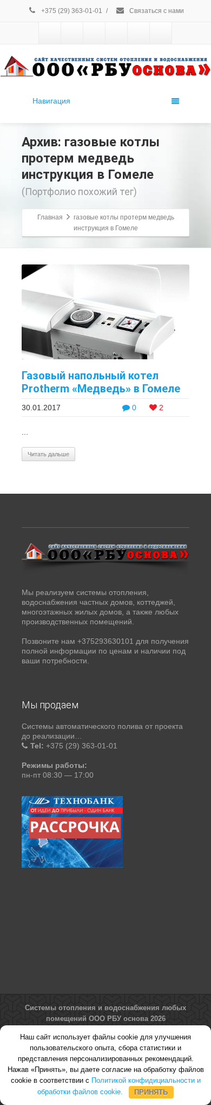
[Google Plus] (94, 33)
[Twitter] (72, 33)
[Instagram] (161, 33)
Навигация (51, 100)
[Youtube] (138, 33)
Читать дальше (48, 454)
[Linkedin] (116, 33)
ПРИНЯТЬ (151, 1092)
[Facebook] (50, 33)
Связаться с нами (156, 11)
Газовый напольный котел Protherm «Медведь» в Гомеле (101, 382)
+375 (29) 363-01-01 (70, 11)
